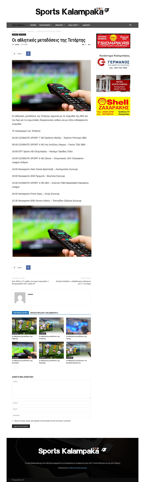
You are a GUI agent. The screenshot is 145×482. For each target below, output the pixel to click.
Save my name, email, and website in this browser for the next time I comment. (42, 421)
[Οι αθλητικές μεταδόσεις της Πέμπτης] (24, 326)
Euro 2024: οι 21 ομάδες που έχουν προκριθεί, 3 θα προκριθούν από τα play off (30, 282)
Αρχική (14, 31)
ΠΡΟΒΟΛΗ (30, 31)
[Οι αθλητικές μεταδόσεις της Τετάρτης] (51, 326)
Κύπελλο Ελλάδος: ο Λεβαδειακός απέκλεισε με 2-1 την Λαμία (73, 282)
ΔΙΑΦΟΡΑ (86, 25)
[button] (130, 25)
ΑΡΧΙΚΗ (33, 25)
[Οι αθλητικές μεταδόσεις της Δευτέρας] (24, 350)
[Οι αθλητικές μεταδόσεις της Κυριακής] (51, 350)
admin (17, 44)
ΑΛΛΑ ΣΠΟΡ (72, 25)
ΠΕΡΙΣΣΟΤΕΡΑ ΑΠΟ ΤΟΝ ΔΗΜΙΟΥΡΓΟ (44, 313)
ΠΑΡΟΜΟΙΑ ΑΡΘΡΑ (20, 313)
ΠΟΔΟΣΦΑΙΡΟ (44, 25)
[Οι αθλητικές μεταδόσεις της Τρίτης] (78, 326)
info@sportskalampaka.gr (77, 468)
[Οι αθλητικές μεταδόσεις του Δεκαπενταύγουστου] (78, 350)
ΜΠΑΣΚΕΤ (59, 25)
